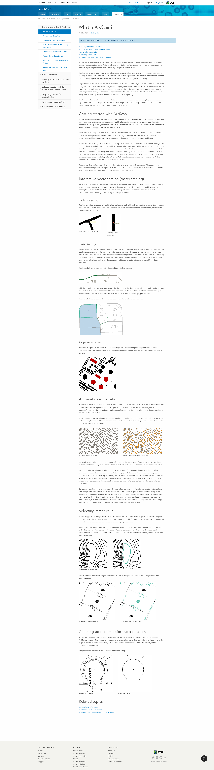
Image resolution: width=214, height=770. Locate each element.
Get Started (55, 14)
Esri (171, 2)
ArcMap (74, 2)
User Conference (114, 759)
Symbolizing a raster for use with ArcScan (55, 61)
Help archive (96, 33)
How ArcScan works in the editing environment (55, 46)
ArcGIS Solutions (79, 764)
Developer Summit (115, 761)
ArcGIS (75, 759)
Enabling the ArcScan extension (55, 52)
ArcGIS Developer (79, 761)
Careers (111, 753)
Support (41, 761)
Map (67, 14)
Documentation (44, 759)
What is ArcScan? (49, 31)
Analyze (78, 14)
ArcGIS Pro (65, 2)
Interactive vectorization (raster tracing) (95, 49)
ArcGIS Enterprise (79, 756)
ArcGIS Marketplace (80, 767)
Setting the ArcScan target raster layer (55, 68)
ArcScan (52, 19)
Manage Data (92, 14)
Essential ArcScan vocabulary (54, 40)
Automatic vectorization (89, 52)
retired (95, 40)
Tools (105, 14)
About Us (111, 751)
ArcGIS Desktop (79, 753)
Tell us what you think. (160, 762)
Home (42, 14)
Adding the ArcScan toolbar (53, 56)
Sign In (149, 2)
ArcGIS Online (78, 751)
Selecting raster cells (88, 55)
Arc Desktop (45, 2)
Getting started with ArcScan (68, 19)
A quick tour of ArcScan (51, 36)
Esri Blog (111, 756)
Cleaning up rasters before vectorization (95, 57)
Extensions (118, 14)
